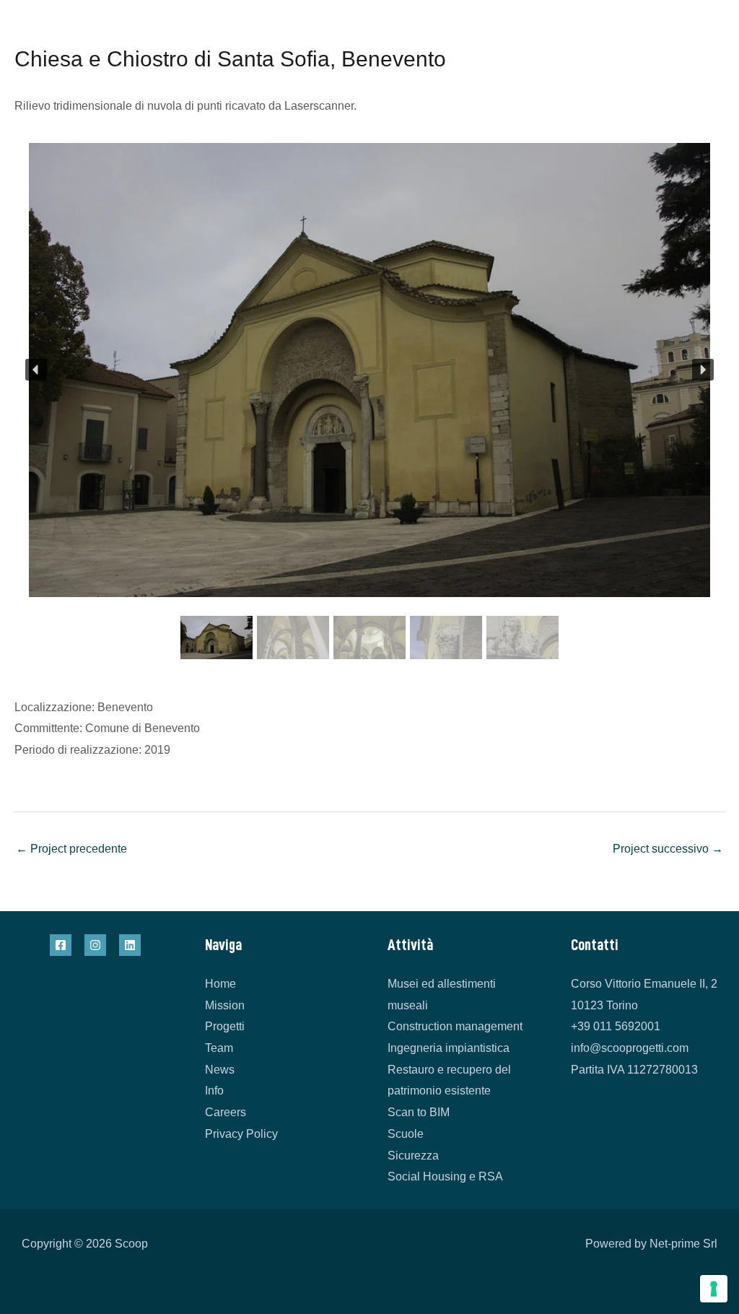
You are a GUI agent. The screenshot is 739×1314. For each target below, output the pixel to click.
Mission (225, 1005)
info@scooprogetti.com (629, 1048)
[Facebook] (60, 945)
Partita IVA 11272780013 (634, 1069)
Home (220, 984)
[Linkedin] (130, 945)
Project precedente (71, 849)
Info (214, 1090)
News (220, 1069)
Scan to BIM (419, 1112)
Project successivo (668, 849)
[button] (36, 369)
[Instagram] (95, 945)
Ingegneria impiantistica (449, 1048)
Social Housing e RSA (445, 1176)
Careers (225, 1112)
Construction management (455, 1026)
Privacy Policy (241, 1134)
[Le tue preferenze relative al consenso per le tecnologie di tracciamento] (713, 1288)
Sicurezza (413, 1155)
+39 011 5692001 (615, 1026)
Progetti (225, 1026)
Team (219, 1048)
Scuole (406, 1134)
